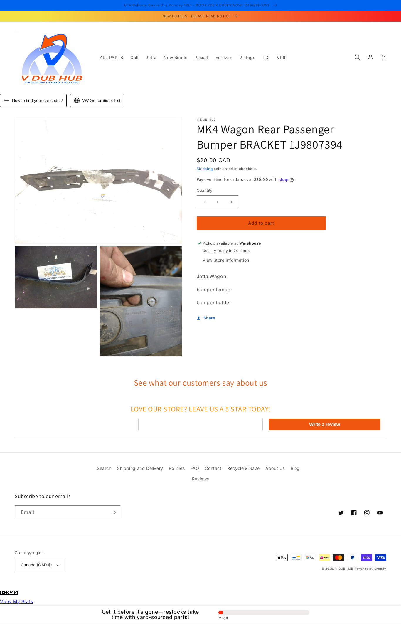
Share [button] (209, 317)
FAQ (195, 468)
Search (104, 468)
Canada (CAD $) (36, 564)
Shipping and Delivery (140, 468)
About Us (275, 468)
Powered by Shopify (370, 568)
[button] (357, 57)
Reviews (200, 478)
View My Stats (16, 601)
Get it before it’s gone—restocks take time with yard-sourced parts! (150, 614)
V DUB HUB (344, 568)
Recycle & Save (243, 468)
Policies (177, 468)
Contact (213, 468)
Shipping (205, 168)
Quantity (205, 190)
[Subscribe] (113, 512)
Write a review (324, 424)
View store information (226, 260)
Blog (295, 468)
